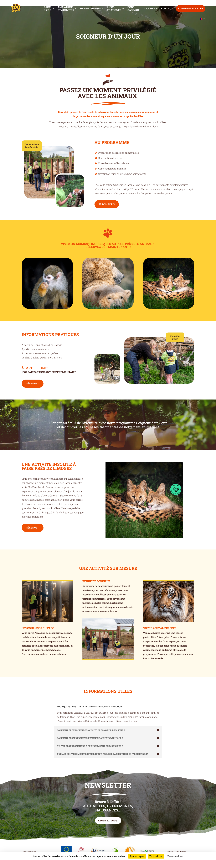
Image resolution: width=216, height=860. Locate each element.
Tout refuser (156, 856)
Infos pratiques (114, 8)
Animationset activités (66, 8)
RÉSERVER (32, 383)
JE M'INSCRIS (107, 204)
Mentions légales (29, 851)
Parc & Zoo (47, 8)
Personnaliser (175, 856)
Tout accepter (137, 856)
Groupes (149, 8)
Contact (167, 8)
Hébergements (90, 8)
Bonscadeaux (133, 8)
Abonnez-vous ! (108, 820)
